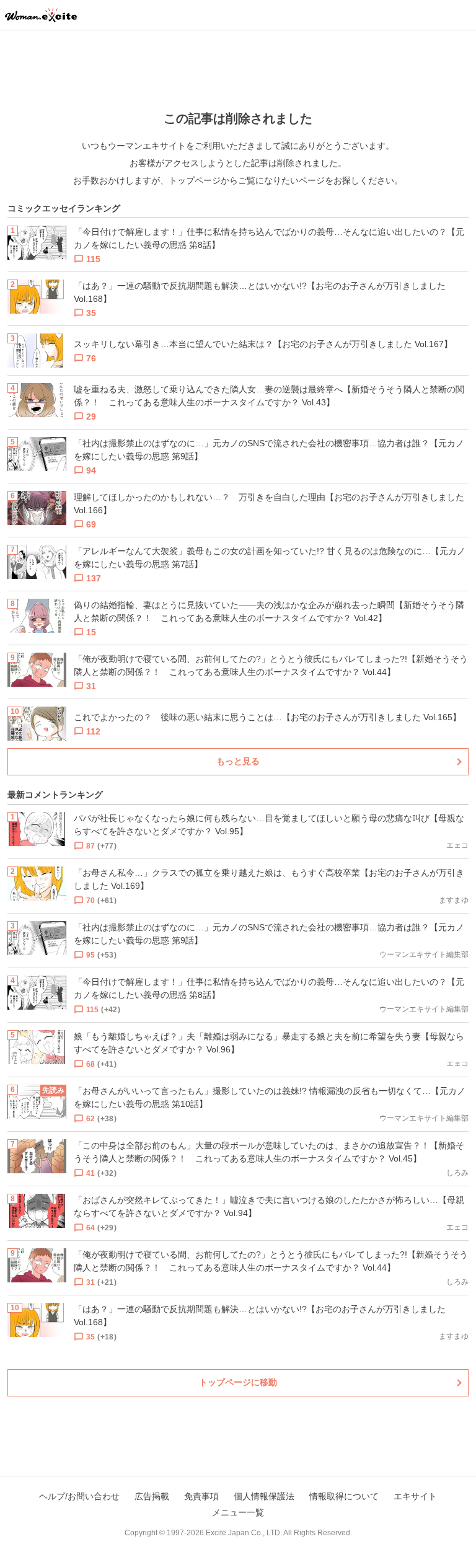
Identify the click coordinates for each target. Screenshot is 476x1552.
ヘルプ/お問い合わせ (79, 1496)
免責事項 (201, 1496)
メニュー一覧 (238, 1512)
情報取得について (344, 1496)
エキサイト (415, 1496)
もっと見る (238, 761)
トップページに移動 (238, 1382)
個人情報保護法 (264, 1496)
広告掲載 (151, 1496)
